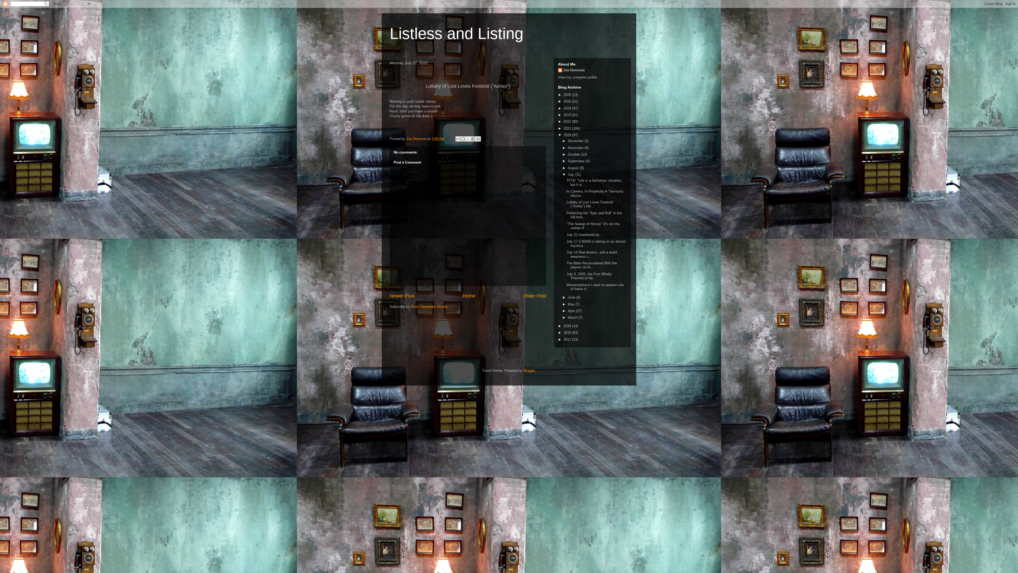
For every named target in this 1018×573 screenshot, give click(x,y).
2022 (568, 122)
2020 (568, 135)
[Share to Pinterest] (478, 139)
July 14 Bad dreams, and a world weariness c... (592, 254)
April (572, 311)
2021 (568, 128)
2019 (568, 326)
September (577, 161)
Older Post (535, 296)
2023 (568, 115)
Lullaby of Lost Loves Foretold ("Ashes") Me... (590, 204)
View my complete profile (577, 77)
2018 (568, 333)
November (576, 148)
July (571, 175)
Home (469, 296)
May (572, 304)
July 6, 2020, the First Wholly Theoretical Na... (589, 276)
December (576, 141)
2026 (568, 95)
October (574, 154)
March (573, 318)
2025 (568, 101)
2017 (568, 340)
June (572, 297)
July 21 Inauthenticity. (583, 235)
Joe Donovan (574, 70)
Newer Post (402, 296)
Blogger (529, 371)
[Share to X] (468, 139)
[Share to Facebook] (473, 139)
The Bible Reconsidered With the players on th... (592, 265)
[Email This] (458, 139)
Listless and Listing (456, 33)
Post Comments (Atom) (429, 307)
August (574, 168)
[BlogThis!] (463, 139)
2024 (568, 108)
